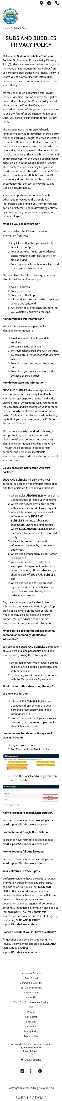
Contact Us (31, 1016)
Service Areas (31, 992)
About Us (31, 997)
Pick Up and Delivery (31, 987)
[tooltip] (41, 3)
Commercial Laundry (31, 982)
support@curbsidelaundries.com (28, 824)
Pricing (31, 1011)
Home (5, 28)
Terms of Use (31, 1036)
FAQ (31, 1006)
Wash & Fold (31, 977)
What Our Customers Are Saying (31, 1002)
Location (31, 1021)
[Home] (20, 16)
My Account (31, 1026)
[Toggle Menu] (55, 16)
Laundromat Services (31, 972)
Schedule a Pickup (31, 1097)
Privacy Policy (31, 1031)
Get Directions (32, 1059)
